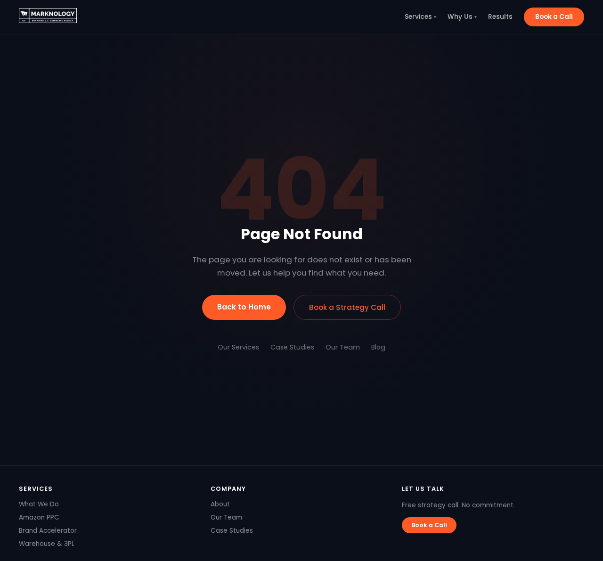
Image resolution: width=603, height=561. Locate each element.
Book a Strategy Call (347, 307)
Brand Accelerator (48, 530)
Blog (378, 347)
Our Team (343, 347)
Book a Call (554, 16)
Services (420, 16)
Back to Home (244, 307)
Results (500, 16)
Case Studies (292, 347)
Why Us (462, 16)
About (220, 504)
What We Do (39, 504)
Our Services (238, 347)
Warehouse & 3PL (46, 543)
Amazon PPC (39, 517)
